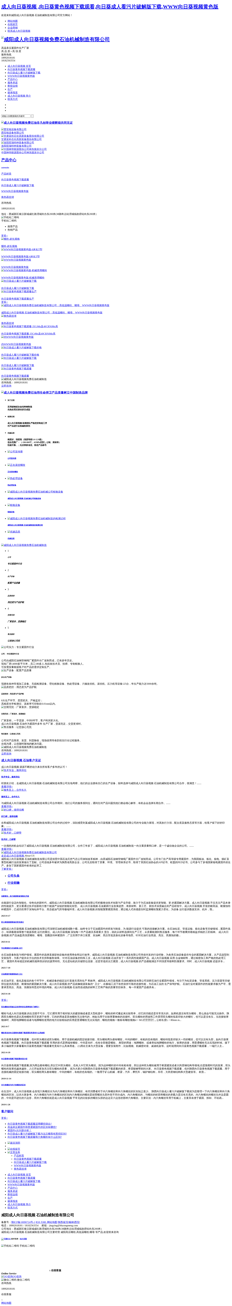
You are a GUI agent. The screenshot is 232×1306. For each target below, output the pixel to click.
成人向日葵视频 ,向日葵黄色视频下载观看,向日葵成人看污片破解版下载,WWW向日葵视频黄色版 (109, 6)
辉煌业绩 (13, 86)
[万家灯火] (6, 1239)
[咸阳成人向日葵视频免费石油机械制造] (24, 545)
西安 (76, 1222)
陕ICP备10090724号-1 (23, 1222)
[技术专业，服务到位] (14, 770)
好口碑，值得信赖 (9, 816)
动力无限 (23, 1239)
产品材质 (6, 173)
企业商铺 (13, 27)
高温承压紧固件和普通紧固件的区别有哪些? (32, 1127)
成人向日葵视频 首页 (19, 66)
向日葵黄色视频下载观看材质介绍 (14, 1059)
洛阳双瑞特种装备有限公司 (16, 146)
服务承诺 (13, 82)
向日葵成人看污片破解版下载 (24, 72)
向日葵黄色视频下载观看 (21, 69)
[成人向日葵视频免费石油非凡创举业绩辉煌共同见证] (37, 122)
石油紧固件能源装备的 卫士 (12, 974)
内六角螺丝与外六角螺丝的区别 (13, 1085)
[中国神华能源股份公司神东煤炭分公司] (24, 149)
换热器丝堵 (7, 197)
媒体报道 (13, 92)
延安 (65, 1222)
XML (44, 1222)
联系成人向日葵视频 (19, 31)
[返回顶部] (14, 1142)
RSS (38, 1222)
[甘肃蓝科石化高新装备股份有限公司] (22, 136)
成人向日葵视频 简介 (19, 95)
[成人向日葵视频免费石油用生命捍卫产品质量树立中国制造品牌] (44, 392)
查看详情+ (7, 786)
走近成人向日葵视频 (13, 855)
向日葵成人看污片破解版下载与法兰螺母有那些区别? (37, 1133)
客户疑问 (7, 1111)
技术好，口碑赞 (8, 839)
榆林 (71, 1222)
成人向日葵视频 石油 (21, 760)
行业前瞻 (14, 882)
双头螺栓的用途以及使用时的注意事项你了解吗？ (20, 1007)
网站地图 (13, 21)
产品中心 (13, 79)
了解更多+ (7, 869)
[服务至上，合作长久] (14, 790)
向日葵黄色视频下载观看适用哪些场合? (30, 1123)
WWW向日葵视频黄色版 (21, 76)
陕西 (60, 1222)
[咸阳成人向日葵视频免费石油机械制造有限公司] (55, 39)
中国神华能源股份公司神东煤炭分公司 (22, 152)
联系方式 (13, 99)
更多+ (4, 235)
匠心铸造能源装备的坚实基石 (12, 922)
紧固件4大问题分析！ (20, 1130)
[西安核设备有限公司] (14, 129)
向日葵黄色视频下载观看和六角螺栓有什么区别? (35, 1137)
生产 (10, 89)
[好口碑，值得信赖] (12, 809)
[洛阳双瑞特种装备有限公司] (17, 142)
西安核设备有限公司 (12, 132)
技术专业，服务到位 (10, 777)
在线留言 (13, 24)
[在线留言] (14, 1149)
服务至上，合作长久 (10, 796)
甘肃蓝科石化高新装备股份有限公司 (21, 139)
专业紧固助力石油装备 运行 (12, 948)
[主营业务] (14, 1152)
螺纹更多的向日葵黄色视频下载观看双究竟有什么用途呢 (23, 1033)
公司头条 (14, 875)
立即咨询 (6, 385)
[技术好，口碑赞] (11, 832)
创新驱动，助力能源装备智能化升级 (15, 896)
